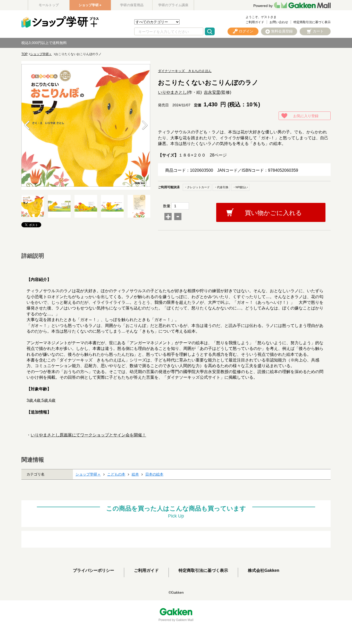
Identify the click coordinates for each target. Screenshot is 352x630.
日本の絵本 (154, 474)
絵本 (135, 474)
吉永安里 (212, 92)
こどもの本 (116, 474)
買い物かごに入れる (273, 212)
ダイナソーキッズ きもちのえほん (185, 71)
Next (145, 125)
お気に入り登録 (306, 116)
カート (318, 31)
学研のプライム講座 (173, 5)
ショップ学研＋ (90, 5)
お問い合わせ (279, 22)
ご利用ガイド (255, 22)
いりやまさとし (172, 92)
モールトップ (49, 5)
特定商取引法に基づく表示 (312, 22)
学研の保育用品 (132, 5)
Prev (27, 125)
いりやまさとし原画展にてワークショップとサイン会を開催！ (88, 435)
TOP (24, 54)
